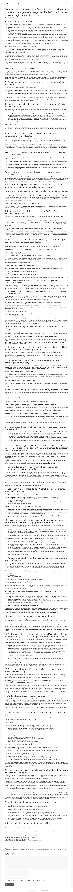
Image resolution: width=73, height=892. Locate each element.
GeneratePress (45, 890)
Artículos (62, 2)
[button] (66, 3)
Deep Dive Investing (12, 3)
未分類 (7, 845)
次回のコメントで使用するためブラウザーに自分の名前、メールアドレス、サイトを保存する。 (27, 880)
